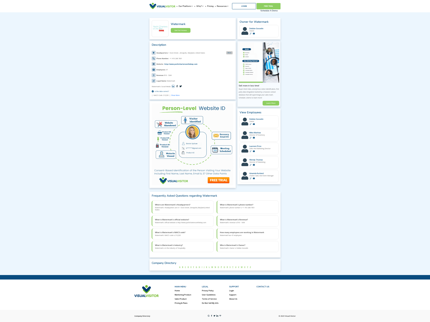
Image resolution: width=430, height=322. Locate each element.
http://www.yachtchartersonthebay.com (180, 64)
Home (177, 290)
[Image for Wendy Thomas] (244, 165)
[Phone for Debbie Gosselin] (250, 33)
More (229, 53)
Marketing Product (183, 295)
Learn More (270, 103)
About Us (233, 299)
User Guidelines (209, 295)
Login (244, 6)
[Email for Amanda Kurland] (254, 178)
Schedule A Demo (269, 10)
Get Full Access (180, 30)
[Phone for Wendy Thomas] (250, 165)
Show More (175, 95)
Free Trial (268, 6)
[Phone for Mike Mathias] (250, 138)
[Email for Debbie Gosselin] (254, 33)
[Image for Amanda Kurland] (244, 179)
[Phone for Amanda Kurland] (250, 178)
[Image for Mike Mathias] (244, 138)
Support (232, 295)
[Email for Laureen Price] (254, 151)
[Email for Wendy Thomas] (254, 165)
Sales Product (181, 299)
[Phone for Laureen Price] (250, 151)
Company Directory (142, 316)
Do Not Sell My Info (210, 303)
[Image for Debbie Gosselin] (244, 34)
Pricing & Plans (181, 303)
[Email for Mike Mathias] (254, 138)
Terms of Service (209, 299)
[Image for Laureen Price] (244, 152)
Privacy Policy (208, 290)
